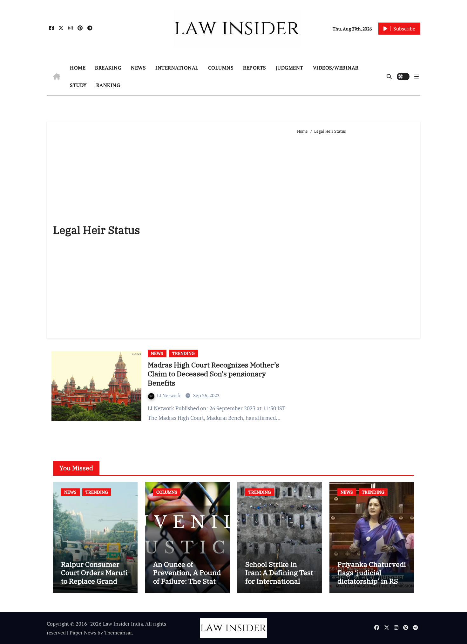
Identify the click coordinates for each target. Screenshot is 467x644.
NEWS (138, 67)
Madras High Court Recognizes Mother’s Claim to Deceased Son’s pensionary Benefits (213, 373)
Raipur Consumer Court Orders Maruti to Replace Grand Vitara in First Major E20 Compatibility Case (94, 585)
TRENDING (183, 353)
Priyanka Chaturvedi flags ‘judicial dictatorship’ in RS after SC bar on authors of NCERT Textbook (371, 585)
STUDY (78, 85)
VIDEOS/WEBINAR (336, 67)
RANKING (108, 85)
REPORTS (254, 67)
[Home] (56, 76)
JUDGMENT (289, 67)
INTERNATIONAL (177, 67)
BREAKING (108, 67)
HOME (77, 67)
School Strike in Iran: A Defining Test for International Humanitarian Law (279, 577)
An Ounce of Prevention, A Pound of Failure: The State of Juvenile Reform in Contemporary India (187, 585)
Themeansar (118, 632)
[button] (416, 76)
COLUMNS (221, 67)
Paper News (83, 632)
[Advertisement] (355, 233)
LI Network (169, 395)
